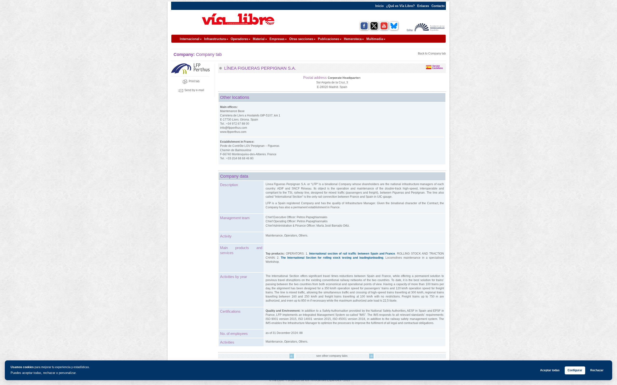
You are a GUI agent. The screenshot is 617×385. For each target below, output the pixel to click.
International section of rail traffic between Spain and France (352, 253)
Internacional (189, 39)
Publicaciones (328, 39)
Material (259, 39)
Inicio (379, 6)
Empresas (276, 39)
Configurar (575, 370)
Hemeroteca (353, 39)
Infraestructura (215, 39)
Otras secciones (301, 39)
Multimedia (374, 39)
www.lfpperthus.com (233, 132)
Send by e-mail (194, 90)
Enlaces (423, 6)
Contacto (438, 6)
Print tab (194, 81)
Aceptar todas (550, 370)
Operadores (239, 39)
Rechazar (597, 370)
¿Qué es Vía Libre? (400, 6)
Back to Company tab (432, 53)
